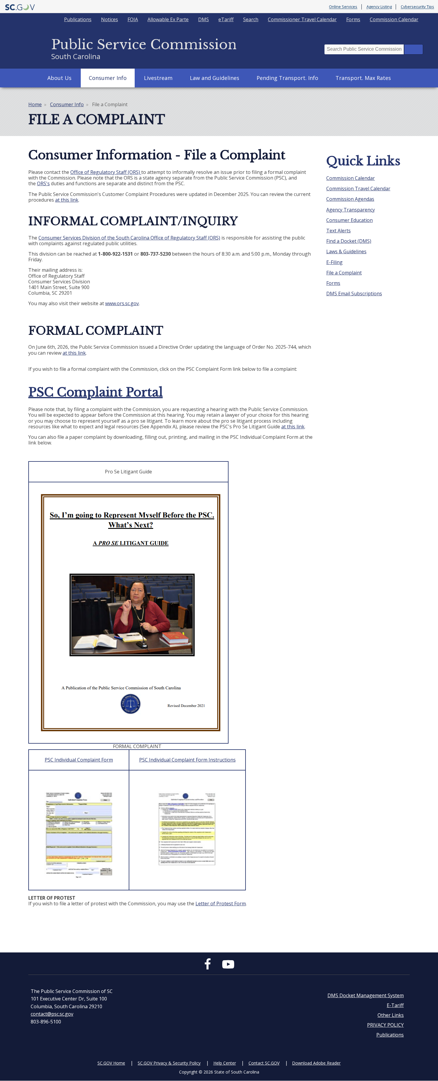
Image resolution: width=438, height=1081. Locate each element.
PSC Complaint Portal (95, 392)
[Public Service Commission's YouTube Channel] (228, 966)
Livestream (158, 77)
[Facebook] (209, 966)
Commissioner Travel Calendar (302, 19)
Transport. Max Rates (363, 77)
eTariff (226, 19)
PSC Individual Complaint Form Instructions (187, 759)
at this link (66, 200)
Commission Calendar (394, 19)
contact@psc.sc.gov (52, 1014)
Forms (353, 19)
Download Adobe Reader (316, 1063)
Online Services (343, 7)
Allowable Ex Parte (168, 19)
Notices (109, 19)
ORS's (43, 183)
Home (35, 104)
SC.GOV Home (111, 1063)
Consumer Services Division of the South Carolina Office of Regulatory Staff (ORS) (129, 237)
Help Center (224, 1063)
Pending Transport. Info (287, 77)
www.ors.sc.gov (122, 303)
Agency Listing (379, 7)
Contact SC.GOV (263, 1063)
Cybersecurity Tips (417, 7)
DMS (203, 19)
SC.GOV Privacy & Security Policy (169, 1063)
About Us (59, 77)
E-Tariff (395, 1005)
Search (250, 19)
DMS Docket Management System (365, 995)
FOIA (133, 19)
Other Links (391, 1015)
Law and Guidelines (214, 77)
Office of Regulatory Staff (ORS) (105, 172)
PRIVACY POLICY (385, 1025)
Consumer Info (108, 77)
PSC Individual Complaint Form (79, 759)
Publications (77, 19)
